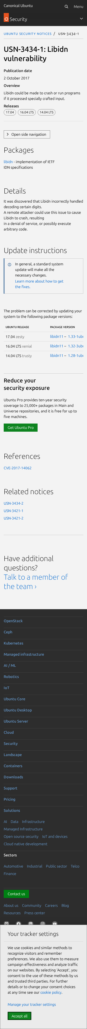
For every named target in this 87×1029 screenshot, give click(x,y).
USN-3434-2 (13, 503)
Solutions (12, 810)
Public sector (56, 866)
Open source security (21, 836)
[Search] (66, 6)
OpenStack (13, 621)
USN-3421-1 (13, 511)
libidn (8, 162)
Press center (34, 913)
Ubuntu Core (14, 699)
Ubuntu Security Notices (28, 33)
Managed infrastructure (24, 654)
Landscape (13, 755)
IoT (6, 688)
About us (11, 905)
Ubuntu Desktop (18, 710)
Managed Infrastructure (23, 829)
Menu (78, 6)
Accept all (19, 1016)
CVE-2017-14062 (18, 468)
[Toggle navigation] (81, 18)
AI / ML (10, 665)
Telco (75, 866)
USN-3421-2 (13, 518)
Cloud (9, 732)
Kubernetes (13, 643)
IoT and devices (55, 836)
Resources (12, 913)
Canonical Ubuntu (18, 5)
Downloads (13, 777)
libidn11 (56, 336)
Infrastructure (33, 821)
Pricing (9, 799)
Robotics (11, 676)
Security (11, 743)
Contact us (16, 894)
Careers (51, 905)
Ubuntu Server (16, 721)
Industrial (34, 866)
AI (5, 821)
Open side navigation (28, 134)
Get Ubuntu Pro (21, 427)
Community (31, 905)
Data (14, 821)
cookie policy (50, 992)
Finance (10, 873)
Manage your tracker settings (32, 1004)
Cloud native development (25, 844)
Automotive (13, 866)
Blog (65, 905)
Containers (13, 766)
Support (10, 788)
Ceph (8, 632)
